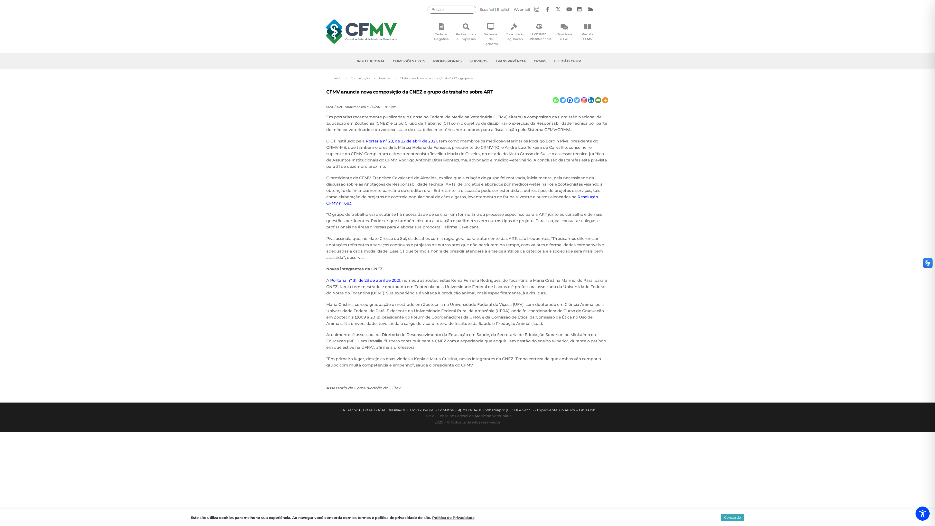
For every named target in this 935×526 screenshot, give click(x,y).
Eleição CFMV (567, 61)
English (503, 9)
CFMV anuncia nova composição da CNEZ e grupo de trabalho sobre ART (409, 92)
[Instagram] (584, 100)
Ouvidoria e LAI (564, 36)
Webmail (522, 9)
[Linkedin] (591, 100)
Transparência (510, 61)
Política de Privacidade (453, 518)
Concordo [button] (732, 517)
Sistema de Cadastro (491, 39)
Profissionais (447, 61)
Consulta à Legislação (514, 36)
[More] (605, 100)
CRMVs (540, 61)
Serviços (478, 61)
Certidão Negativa (441, 36)
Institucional (371, 61)
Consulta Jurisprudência (539, 36)
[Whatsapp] (556, 100)
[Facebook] (570, 100)
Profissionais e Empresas (466, 36)
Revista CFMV (587, 36)
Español (487, 9)
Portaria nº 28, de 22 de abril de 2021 (401, 141)
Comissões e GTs (409, 61)
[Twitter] (577, 100)
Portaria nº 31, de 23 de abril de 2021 (365, 280)
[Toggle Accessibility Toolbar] (922, 513)
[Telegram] (563, 100)
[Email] (598, 100)
